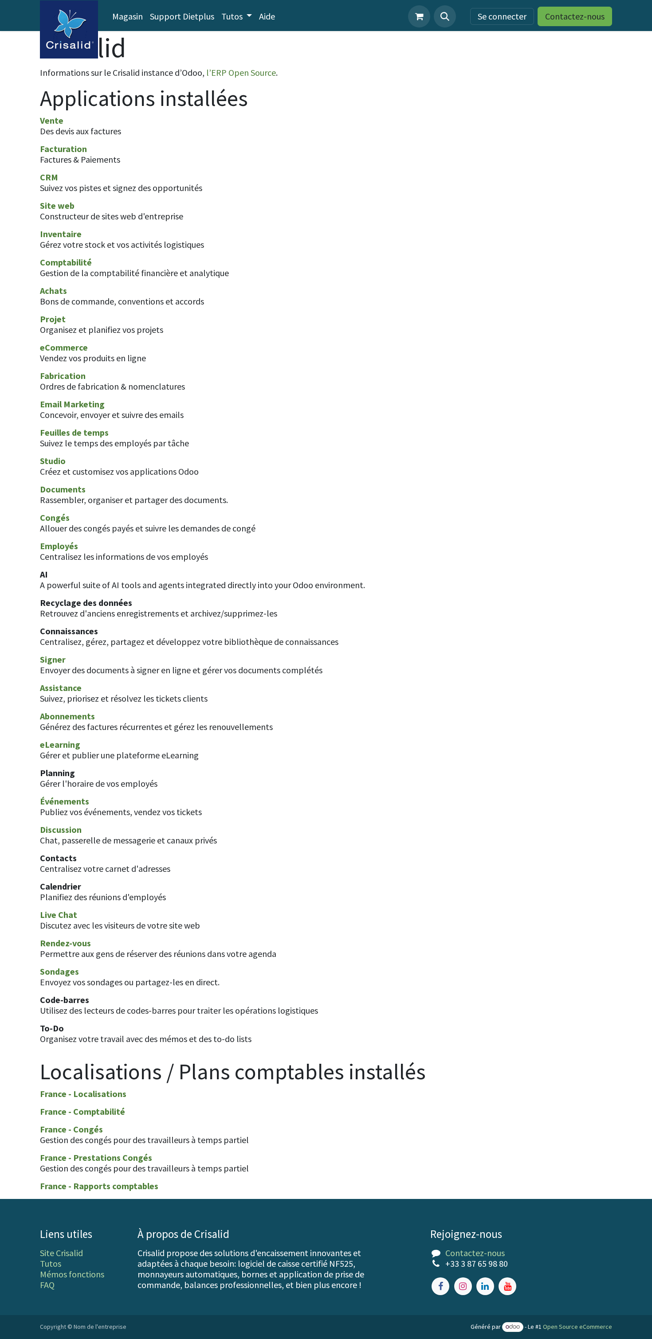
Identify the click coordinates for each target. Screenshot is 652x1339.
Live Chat (58, 914)
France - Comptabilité (82, 1111)
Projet (53, 318)
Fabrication (63, 375)
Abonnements (67, 716)
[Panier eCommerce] (419, 16)
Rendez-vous (65, 943)
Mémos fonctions (72, 1274)
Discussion (61, 829)
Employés (59, 545)
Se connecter (502, 16)
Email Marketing (72, 404)
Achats (53, 290)
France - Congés (71, 1129)
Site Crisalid (61, 1252)
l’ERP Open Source (241, 72)
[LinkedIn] (485, 1286)
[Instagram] (463, 1286)
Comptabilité (66, 262)
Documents (63, 489)
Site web (57, 205)
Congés (55, 517)
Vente (51, 120)
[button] (445, 16)
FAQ (47, 1284)
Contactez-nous (575, 16)
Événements (64, 801)
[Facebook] (440, 1286)
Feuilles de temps (74, 432)
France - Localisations (83, 1093)
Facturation (63, 148)
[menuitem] (127, 16)
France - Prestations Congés (96, 1157)
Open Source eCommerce (577, 1327)
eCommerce (64, 347)
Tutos (50, 1263)
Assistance (61, 687)
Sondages (59, 971)
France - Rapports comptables (99, 1185)
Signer (53, 659)
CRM (49, 177)
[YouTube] (507, 1286)
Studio (53, 460)
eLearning (60, 744)
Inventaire (61, 233)
